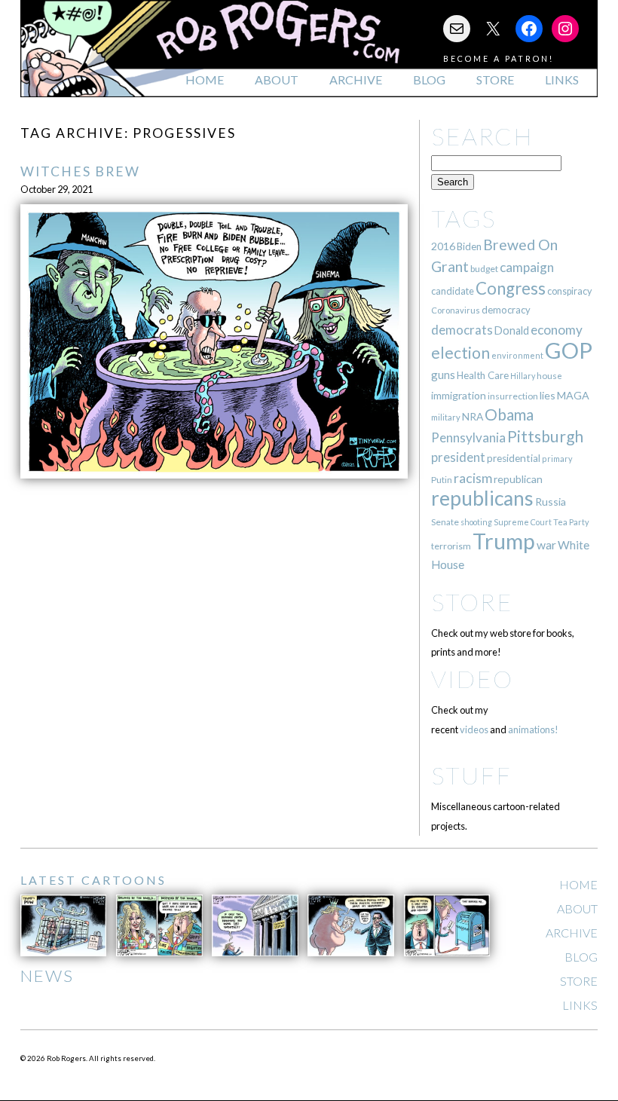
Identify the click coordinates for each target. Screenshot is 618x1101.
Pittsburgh (545, 436)
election (460, 352)
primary (557, 458)
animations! (533, 729)
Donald (511, 330)
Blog (429, 79)
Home (204, 79)
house (549, 376)
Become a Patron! (498, 58)
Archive (355, 79)
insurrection (513, 396)
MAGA (573, 395)
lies (547, 395)
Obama (509, 414)
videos (474, 729)
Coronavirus (455, 310)
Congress (511, 288)
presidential (513, 458)
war (546, 544)
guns (443, 374)
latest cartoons (93, 880)
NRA (472, 416)
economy (557, 330)
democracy (506, 310)
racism (473, 478)
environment (517, 355)
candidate (452, 291)
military (445, 417)
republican (518, 479)
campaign (527, 267)
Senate (445, 522)
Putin (441, 479)
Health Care (483, 375)
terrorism (451, 546)
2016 (443, 246)
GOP (568, 350)
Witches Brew (80, 171)
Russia (550, 501)
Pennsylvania (468, 437)
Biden (469, 246)
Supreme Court (523, 522)
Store (495, 79)
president (458, 457)
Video (472, 678)
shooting (476, 522)
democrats (462, 330)
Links (562, 79)
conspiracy (569, 291)
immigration (458, 395)
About (276, 79)
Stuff (471, 775)
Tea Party (571, 522)
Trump (504, 541)
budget (484, 268)
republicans (482, 498)
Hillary (522, 376)
